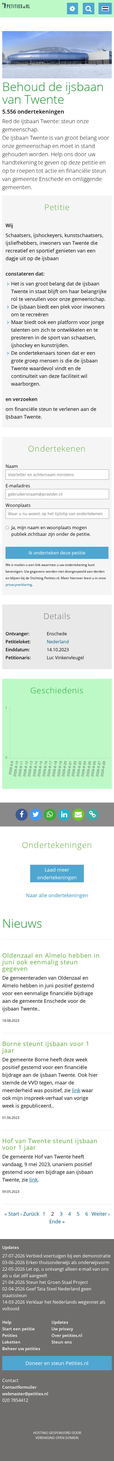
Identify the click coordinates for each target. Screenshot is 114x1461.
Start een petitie (18, 1328)
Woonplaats (18, 505)
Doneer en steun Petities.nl (57, 1363)
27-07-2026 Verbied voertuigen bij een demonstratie (56, 1256)
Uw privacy (62, 1328)
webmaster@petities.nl (25, 1393)
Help (6, 1322)
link (76, 1090)
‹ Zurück (29, 1213)
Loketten (11, 1342)
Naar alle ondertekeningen (57, 895)
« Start (11, 1213)
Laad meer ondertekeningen (57, 873)
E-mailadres (18, 486)
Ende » (57, 1221)
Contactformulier (19, 1387)
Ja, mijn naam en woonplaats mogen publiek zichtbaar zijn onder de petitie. (51, 530)
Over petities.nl (66, 1335)
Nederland (58, 642)
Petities (9, 1335)
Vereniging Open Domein (57, 1437)
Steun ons (61, 1342)
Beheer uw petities (21, 1348)
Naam (12, 466)
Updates (59, 1322)
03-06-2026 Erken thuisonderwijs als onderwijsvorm (56, 1262)
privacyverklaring (19, 584)
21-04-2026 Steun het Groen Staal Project (45, 1282)
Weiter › (101, 1213)
